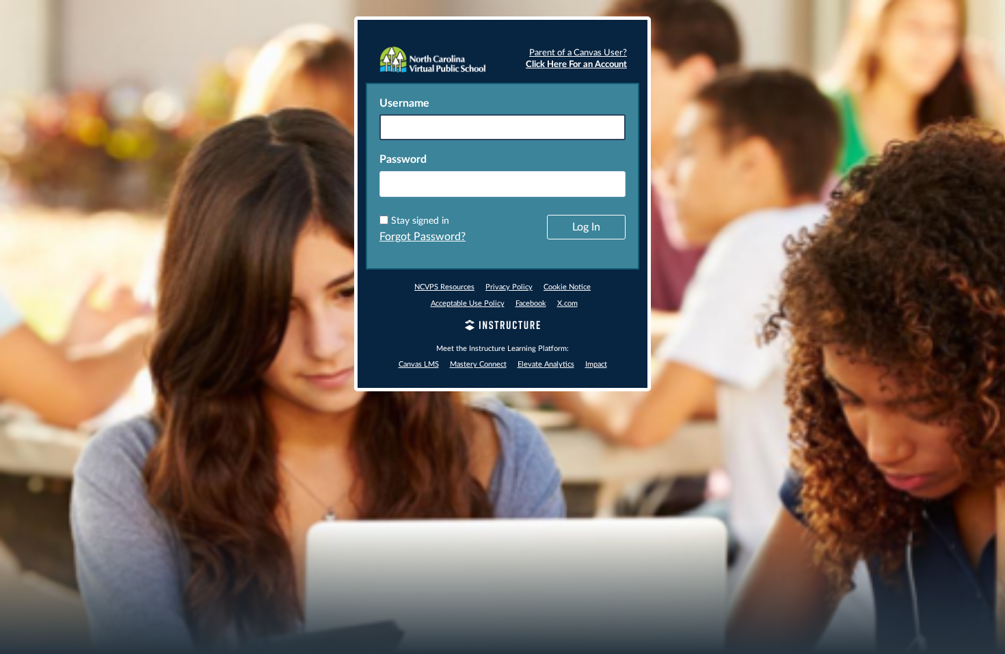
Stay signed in (420, 221)
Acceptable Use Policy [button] (468, 303)
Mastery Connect (478, 364)
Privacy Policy (509, 287)
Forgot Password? (422, 236)
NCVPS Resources (444, 287)
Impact (596, 364)
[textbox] (502, 184)
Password (403, 159)
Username (404, 103)
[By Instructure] (502, 327)
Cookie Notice (567, 287)
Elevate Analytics (546, 364)
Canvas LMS (419, 364)
